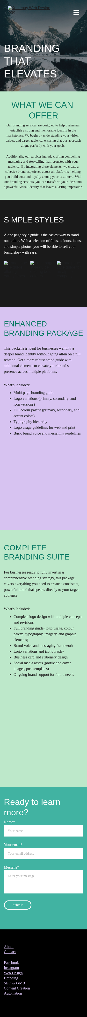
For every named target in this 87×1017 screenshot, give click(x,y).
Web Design (13, 973)
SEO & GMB (14, 983)
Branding (11, 978)
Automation (13, 993)
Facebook (11, 963)
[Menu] (76, 12)
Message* (11, 867)
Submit (18, 905)
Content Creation (17, 988)
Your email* (13, 845)
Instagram (11, 968)
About (9, 947)
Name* (9, 822)
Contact (10, 952)
